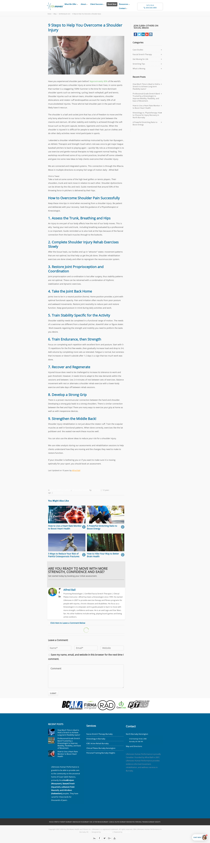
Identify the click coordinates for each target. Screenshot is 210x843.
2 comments (58, 493)
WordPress (127, 832)
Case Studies (138, 50)
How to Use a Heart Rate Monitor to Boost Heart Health (146, 106)
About (83, 4)
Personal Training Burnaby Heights (100, 753)
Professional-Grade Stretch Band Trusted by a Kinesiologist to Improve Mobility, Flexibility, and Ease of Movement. (146, 97)
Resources (123, 4)
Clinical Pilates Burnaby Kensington (100, 748)
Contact (122, 8)
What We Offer (70, 4)
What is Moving (139, 68)
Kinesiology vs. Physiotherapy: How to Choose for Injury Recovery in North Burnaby (147, 115)
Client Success (96, 4)
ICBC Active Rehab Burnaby (97, 743)
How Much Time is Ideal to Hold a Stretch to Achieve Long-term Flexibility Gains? (146, 86)
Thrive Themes (106, 832)
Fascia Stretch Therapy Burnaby (99, 734)
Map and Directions (134, 746)
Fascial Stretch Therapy (60, 490)
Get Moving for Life (81, 490)
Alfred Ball (76, 470)
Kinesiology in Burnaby (95, 739)
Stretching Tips (139, 64)
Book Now (112, 4)
